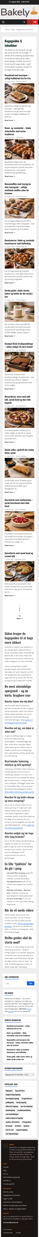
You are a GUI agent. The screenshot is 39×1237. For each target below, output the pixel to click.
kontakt (11, 1011)
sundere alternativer (13, 1122)
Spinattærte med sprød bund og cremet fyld (19, 554)
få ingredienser (27, 1098)
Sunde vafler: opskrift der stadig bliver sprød (19, 451)
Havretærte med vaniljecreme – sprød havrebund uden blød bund (19, 503)
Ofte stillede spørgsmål (11, 1177)
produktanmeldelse (24, 1110)
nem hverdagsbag (26, 1106)
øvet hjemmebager (12, 1133)
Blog (4, 1170)
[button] (3, 22)
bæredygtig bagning (12, 1098)
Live (35, 22)
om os (29, 1009)
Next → (19, 618)
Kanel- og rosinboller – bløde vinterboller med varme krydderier (18, 131)
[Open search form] (24, 22)
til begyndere (26, 1122)
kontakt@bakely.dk (10, 1222)
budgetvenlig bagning (13, 1094)
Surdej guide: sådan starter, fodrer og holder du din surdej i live (19, 293)
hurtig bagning (21, 1102)
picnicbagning (10, 1110)
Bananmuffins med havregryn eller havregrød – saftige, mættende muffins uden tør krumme (18, 188)
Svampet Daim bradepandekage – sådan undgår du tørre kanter (19, 345)
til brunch (9, 1126)
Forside (5, 1167)
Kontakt (18, 1233)
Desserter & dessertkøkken (12, 1202)
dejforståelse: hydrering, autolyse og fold (19, 792)
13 (19, 616)
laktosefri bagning (12, 1106)
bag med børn (20, 1090)
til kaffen (18, 1126)
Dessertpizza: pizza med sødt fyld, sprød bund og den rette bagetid (18, 399)
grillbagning (10, 1102)
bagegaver (9, 1090)
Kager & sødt (7, 1199)
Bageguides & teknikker (11, 1195)
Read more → (10, 120)
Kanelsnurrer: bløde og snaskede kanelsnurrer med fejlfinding (19, 242)
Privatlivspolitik (8, 1184)
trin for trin (10, 1129)
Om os (5, 1174)
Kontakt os (7, 1180)
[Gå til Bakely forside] (5, 1145)
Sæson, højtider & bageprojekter (14, 1209)
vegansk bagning (21, 1129)
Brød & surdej (8, 1192)
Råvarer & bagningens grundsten (15, 1205)
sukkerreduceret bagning (14, 1118)
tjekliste (26, 1126)
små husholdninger (12, 1114)
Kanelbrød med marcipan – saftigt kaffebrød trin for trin (18, 77)
